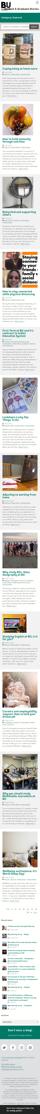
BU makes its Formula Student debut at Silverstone (22, 943)
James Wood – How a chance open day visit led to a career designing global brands (21, 969)
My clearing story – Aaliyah (19, 987)
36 (28, 912)
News (12, 426)
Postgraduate (6, 344)
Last (35, 912)
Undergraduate (25, 74)
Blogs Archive (8, 220)
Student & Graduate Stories (21, 9)
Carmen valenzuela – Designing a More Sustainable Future (21, 959)
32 (24, 909)
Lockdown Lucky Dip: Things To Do (15, 418)
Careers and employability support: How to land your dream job (19, 714)
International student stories (20, 342)
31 (20, 909)
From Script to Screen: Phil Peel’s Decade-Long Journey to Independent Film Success (23, 979)
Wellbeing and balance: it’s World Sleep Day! (19, 872)
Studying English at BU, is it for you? (20, 638)
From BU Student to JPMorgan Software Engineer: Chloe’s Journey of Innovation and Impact (22, 997)
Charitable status (8, 1064)
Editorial (7, 879)
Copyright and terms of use (12, 1069)
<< (12, 909)
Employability (14, 580)
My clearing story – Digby (18, 934)
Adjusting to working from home (19, 496)
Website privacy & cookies (11, 1067)
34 (32, 909)
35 (36, 909)
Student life (25, 344)
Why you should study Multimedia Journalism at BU (18, 796)
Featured (7, 74)
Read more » (12, 96)
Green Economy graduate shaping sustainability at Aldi (21, 951)
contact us (11, 1103)
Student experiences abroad (21, 582)
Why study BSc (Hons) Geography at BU (16, 573)
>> (31, 912)
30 (15, 909)
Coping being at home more (19, 68)
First (8, 909)
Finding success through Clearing (21, 926)
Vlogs (23, 300)
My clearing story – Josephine (20, 1005)
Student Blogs (15, 74)
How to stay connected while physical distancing (18, 293)
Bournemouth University (6, 6)
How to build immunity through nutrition (16, 140)
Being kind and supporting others (19, 213)
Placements (29, 580)
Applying (7, 580)
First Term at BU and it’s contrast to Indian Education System (18, 333)
